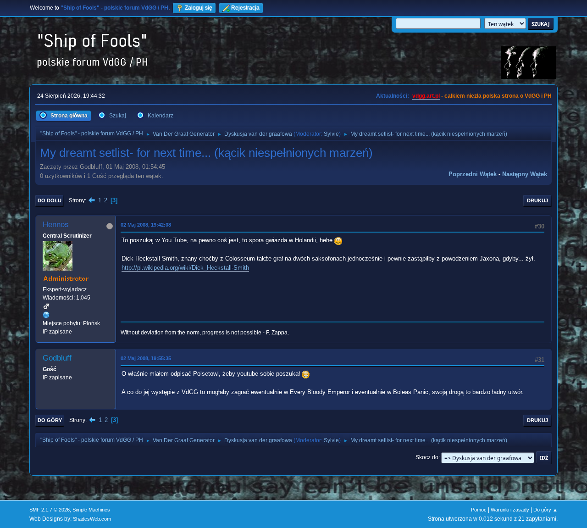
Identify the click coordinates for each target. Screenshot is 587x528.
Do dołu (49, 200)
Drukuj (537, 200)
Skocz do (426, 457)
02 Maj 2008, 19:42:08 (146, 225)
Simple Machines (91, 509)
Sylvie (331, 134)
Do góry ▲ (545, 509)
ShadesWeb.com (92, 519)
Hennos (56, 224)
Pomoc (479, 509)
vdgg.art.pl (426, 96)
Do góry (50, 420)
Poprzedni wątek (473, 174)
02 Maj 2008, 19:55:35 (146, 358)
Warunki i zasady (510, 509)
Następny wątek (524, 174)
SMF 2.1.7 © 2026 (49, 509)
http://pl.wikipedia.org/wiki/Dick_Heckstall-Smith (185, 267)
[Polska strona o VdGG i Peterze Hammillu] (46, 314)
